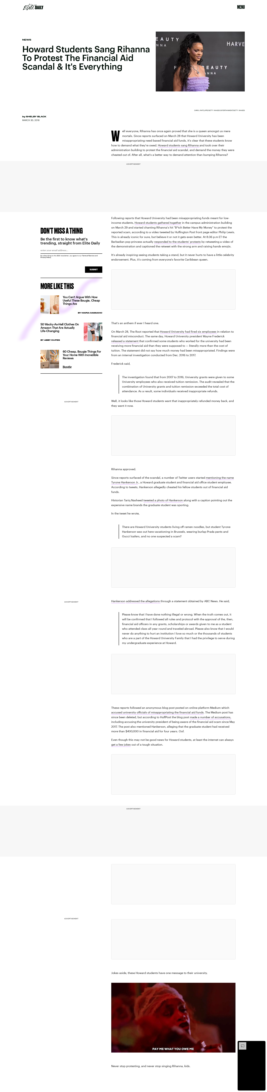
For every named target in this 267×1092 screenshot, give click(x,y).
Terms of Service (88, 256)
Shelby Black (36, 116)
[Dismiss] (262, 1044)
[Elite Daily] (33, 7)
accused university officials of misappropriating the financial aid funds (157, 712)
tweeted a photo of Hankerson (163, 500)
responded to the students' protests (177, 241)
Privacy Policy (45, 257)
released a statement (125, 341)
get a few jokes (121, 744)
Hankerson (118, 601)
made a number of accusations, (210, 717)
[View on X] (173, 289)
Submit (94, 269)
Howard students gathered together (158, 222)
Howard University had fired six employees (188, 331)
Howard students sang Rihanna (178, 145)
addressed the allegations (143, 601)
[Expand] (241, 1044)
